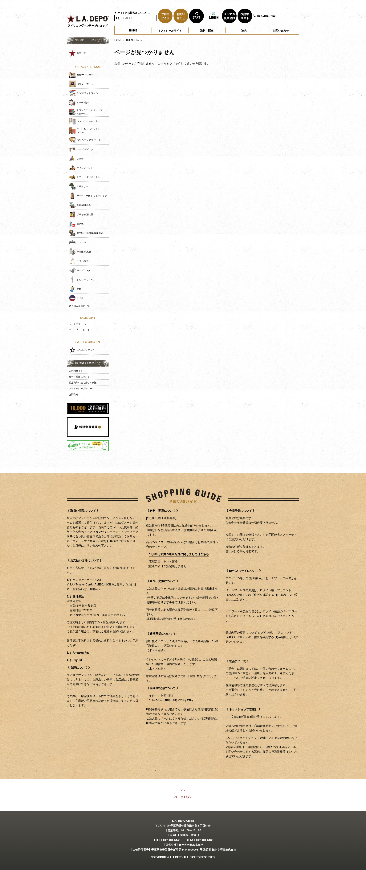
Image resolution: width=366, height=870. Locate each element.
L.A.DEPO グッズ (86, 349)
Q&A (244, 30)
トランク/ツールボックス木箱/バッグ (89, 111)
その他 (80, 298)
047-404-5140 (266, 16)
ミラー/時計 (83, 102)
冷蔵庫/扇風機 (84, 251)
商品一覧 (81, 53)
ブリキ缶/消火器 (85, 214)
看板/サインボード (86, 74)
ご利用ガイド (76, 370)
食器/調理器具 (84, 204)
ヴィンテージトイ (86, 167)
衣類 (79, 288)
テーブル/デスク (85, 149)
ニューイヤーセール (79, 329)
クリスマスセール (78, 324)
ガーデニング (83, 270)
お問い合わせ (281, 30)
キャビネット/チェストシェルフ (88, 130)
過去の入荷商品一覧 (79, 305)
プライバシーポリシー (80, 388)
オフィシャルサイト (170, 30)
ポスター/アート (85, 83)
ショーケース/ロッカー (88, 121)
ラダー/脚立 (83, 260)
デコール (81, 242)
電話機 (80, 223)
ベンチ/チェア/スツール (89, 139)
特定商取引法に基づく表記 (82, 382)
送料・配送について (79, 376)
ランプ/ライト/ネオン (87, 93)
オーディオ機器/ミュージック (92, 195)
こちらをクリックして (172, 63)
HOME (133, 30)
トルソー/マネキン (86, 279)
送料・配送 (207, 30)
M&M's (80, 158)
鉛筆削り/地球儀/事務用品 (90, 233)
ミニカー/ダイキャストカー (91, 176)
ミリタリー (82, 186)
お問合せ (73, 394)
